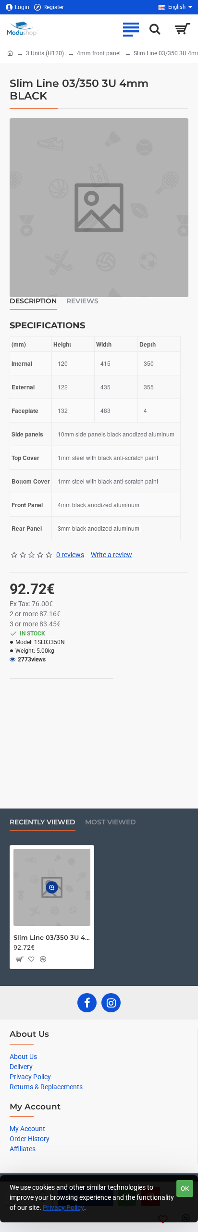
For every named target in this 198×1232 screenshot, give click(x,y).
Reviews (82, 301)
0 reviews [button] (70, 555)
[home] (10, 53)
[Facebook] (87, 1002)
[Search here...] (155, 28)
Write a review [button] (111, 555)
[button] (52, 888)
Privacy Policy (63, 1207)
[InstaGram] (111, 1002)
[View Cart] (182, 28)
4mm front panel (99, 53)
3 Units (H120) (45, 53)
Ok (185, 1188)
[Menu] (131, 28)
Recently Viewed (42, 822)
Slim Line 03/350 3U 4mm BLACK (51, 937)
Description (33, 301)
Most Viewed (110, 822)
